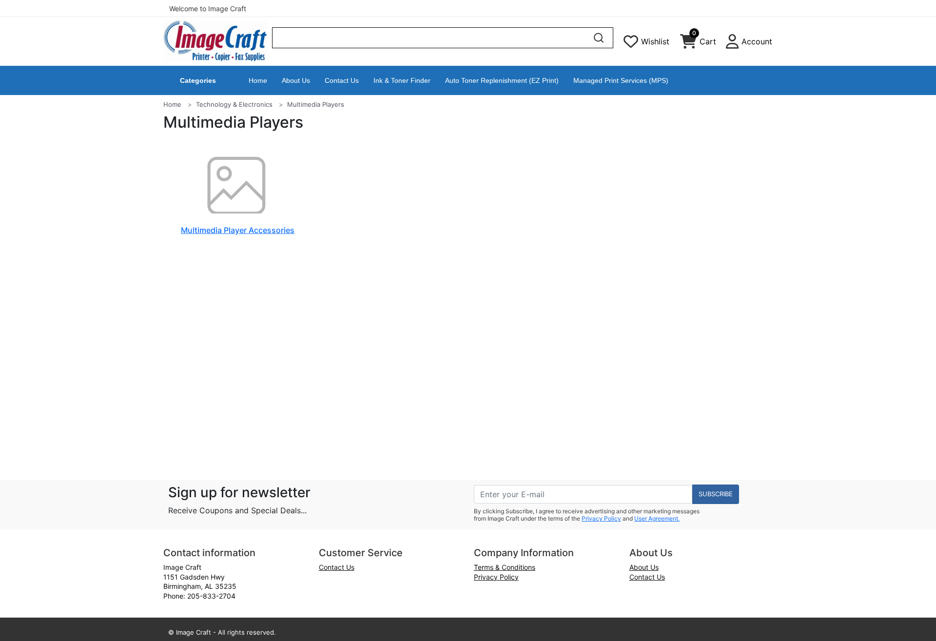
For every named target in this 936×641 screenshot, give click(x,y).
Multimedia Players (315, 104)
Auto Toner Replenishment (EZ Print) (502, 80)
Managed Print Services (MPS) (620, 80)
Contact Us (342, 80)
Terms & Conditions (504, 567)
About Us (296, 80)
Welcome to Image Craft (207, 8)
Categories (198, 80)
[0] (688, 44)
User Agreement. (657, 518)
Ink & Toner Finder (401, 80)
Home (258, 80)
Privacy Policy (601, 518)
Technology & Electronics (234, 104)
